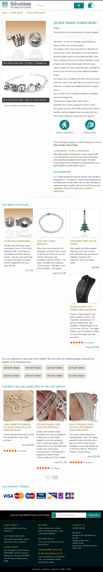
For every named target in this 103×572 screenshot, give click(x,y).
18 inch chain (11, 367)
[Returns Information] (90, 125)
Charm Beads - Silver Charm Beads (71, 151)
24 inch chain (76, 367)
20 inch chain (33, 367)
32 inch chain (76, 375)
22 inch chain (54, 367)
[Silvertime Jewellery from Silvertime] (21, 5)
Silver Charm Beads (36, 13)
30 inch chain (54, 375)
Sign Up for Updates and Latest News (29, 515)
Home (4, 13)
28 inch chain (33, 375)
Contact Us (79, 525)
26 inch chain (11, 375)
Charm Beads (16, 13)
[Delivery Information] (64, 125)
